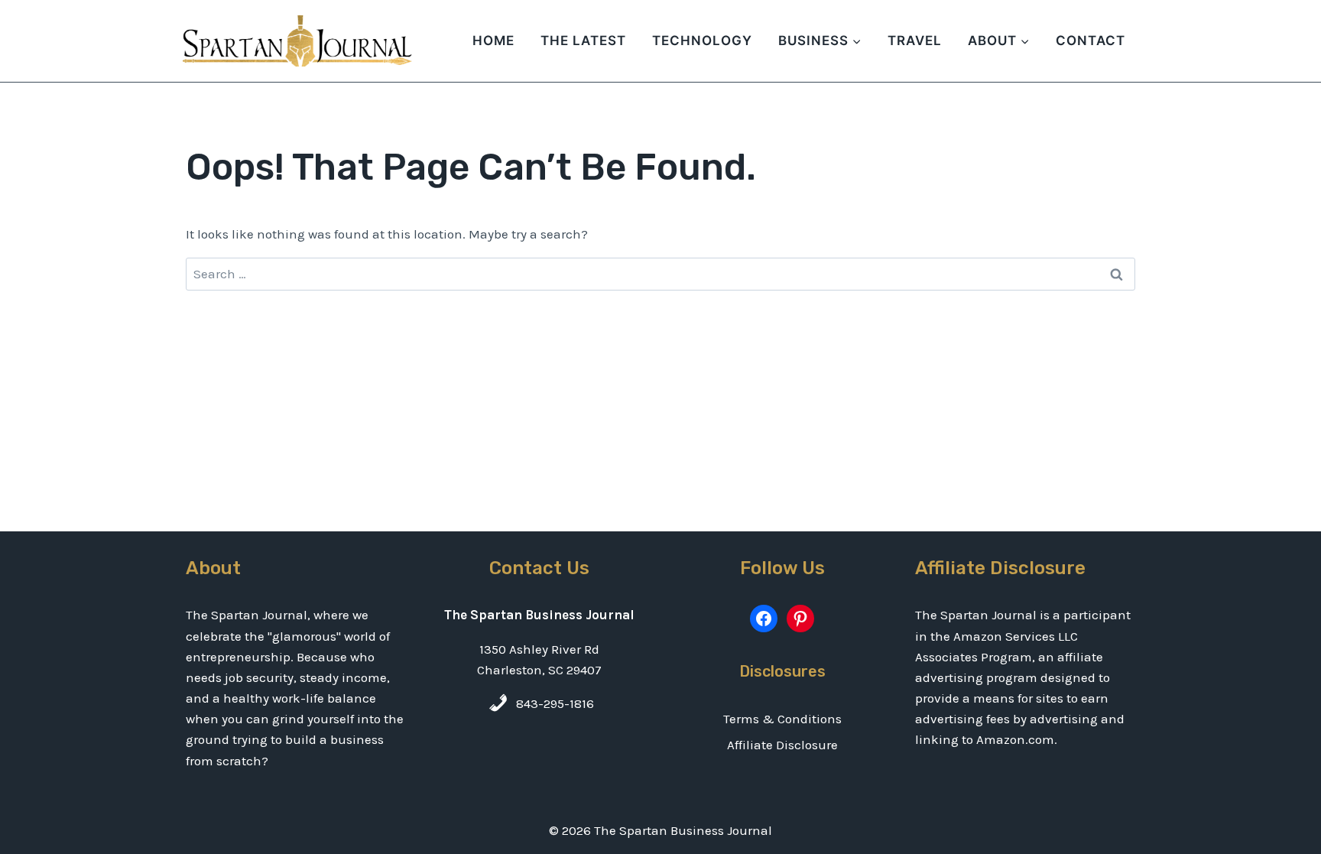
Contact (1090, 40)
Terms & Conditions (782, 718)
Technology (702, 40)
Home (493, 40)
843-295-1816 (555, 703)
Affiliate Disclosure (782, 744)
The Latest (583, 40)
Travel (915, 40)
